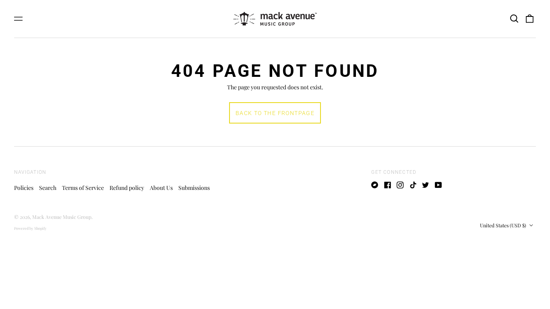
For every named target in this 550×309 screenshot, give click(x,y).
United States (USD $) (503, 225)
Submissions (194, 188)
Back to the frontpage (275, 113)
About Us (161, 188)
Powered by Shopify (30, 228)
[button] (514, 18)
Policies (23, 188)
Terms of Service (83, 188)
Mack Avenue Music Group (61, 217)
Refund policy (127, 188)
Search (47, 188)
